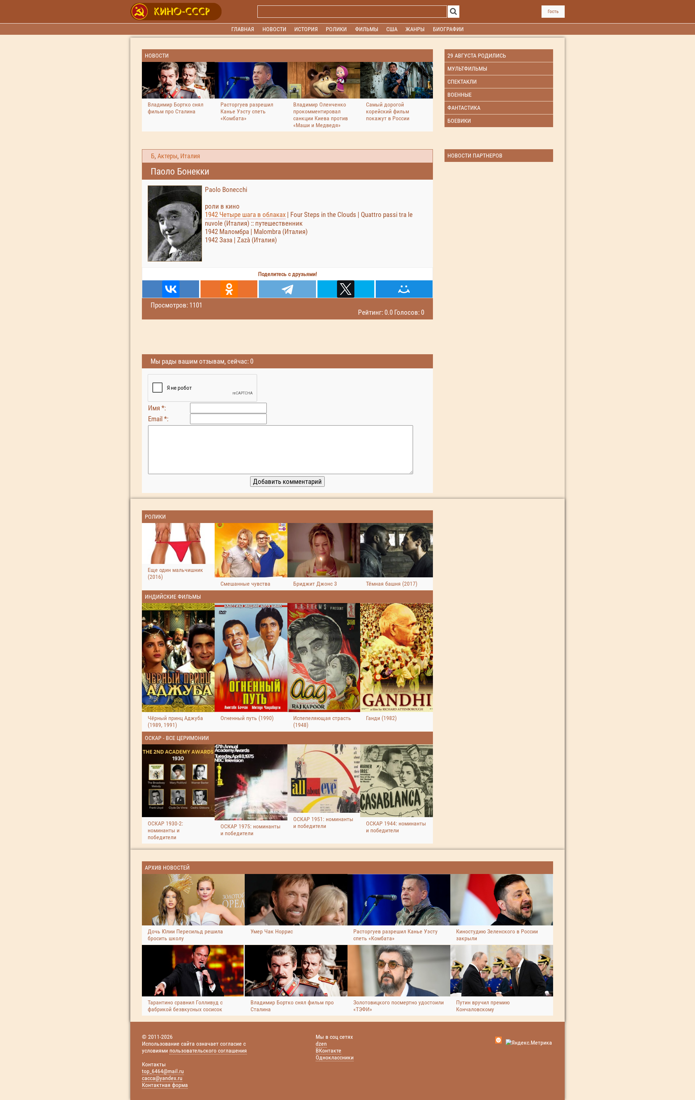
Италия (190, 156)
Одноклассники (335, 1057)
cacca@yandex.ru (162, 1078)
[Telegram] (287, 289)
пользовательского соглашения (208, 1050)
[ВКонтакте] (170, 289)
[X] (345, 289)
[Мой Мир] (404, 289)
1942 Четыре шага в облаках (245, 214)
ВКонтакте (328, 1050)
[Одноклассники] (229, 289)
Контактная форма (165, 1085)
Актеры (167, 156)
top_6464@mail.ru (163, 1071)
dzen (321, 1043)
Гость (553, 11)
